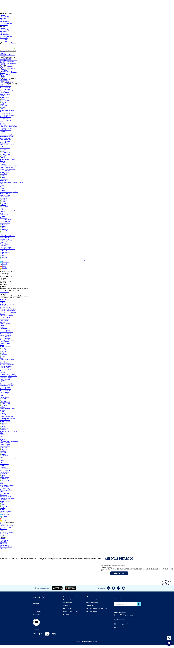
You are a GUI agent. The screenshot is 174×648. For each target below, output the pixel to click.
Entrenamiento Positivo (6, 525)
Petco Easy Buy (4, 16)
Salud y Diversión (5, 221)
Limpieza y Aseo (5, 94)
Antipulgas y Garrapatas (7, 91)
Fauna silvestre (4, 214)
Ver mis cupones (4, 292)
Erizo (1, 183)
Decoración (3, 250)
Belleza (2, 95)
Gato (1, 108)
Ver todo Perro (4, 55)
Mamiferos (3, 180)
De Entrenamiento (5, 68)
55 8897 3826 (4, 535)
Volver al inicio (119, 573)
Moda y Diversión (5, 74)
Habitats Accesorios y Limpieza (9, 166)
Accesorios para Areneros (7, 125)
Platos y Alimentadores (6, 82)
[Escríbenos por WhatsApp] (169, 638)
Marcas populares (5, 97)
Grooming (3, 524)
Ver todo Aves (4, 210)
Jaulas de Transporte (6, 81)
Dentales (2, 73)
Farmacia (4, 264)
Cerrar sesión (4, 25)
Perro (1, 53)
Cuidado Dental (4, 92)
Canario (2, 211)
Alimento (11, 55)
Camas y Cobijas (5, 79)
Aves (1, 208)
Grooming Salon (5, 273)
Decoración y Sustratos (6, 167)
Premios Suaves (4, 69)
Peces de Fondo (4, 244)
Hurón (2, 188)
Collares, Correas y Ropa (7, 135)
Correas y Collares (5, 86)
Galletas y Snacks (5, 71)
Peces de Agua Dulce (6, 241)
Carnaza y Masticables (6, 66)
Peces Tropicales (5, 237)
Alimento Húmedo (5, 117)
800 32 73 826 (4, 534)
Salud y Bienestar (5, 87)
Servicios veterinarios (6, 276)
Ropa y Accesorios (5, 84)
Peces (1, 234)
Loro (1, 213)
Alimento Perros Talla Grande (8, 60)
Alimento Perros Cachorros (8, 63)
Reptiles (2, 157)
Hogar (2, 78)
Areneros (2, 123)
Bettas (2, 242)
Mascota (2, 51)
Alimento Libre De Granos (7, 61)
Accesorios (3, 164)
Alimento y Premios (17, 182)
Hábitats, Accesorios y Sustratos (9, 192)
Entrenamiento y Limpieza (7, 144)
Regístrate (13, 43)
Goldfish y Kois (4, 239)
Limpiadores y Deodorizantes (8, 126)
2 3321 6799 (3, 283)
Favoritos (4, 268)
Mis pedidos (3, 18)
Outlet (4, 266)
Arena (2, 122)
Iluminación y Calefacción (7, 169)
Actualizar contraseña (6, 23)
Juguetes (2, 76)
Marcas (86, 260)
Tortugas (2, 161)
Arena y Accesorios (5, 120)
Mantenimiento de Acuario (7, 249)
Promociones (5, 262)
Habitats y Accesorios (6, 247)
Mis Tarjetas (3, 20)
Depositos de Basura (6, 128)
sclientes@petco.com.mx (7, 532)
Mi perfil (2, 15)
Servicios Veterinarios (6, 527)
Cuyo (1, 187)
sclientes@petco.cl (5, 281)
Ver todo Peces (4, 236)
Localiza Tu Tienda (5, 511)
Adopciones (3, 529)
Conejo (2, 185)
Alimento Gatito (4, 118)
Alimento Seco (4, 56)
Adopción (3, 278)
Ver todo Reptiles (5, 159)
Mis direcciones (4, 21)
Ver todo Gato (4, 110)
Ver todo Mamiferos (5, 182)
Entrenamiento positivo (6, 275)
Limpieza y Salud (5, 195)
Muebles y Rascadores (6, 136)
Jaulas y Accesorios (5, 219)
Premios (2, 64)
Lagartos (2, 162)
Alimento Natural (5, 58)
